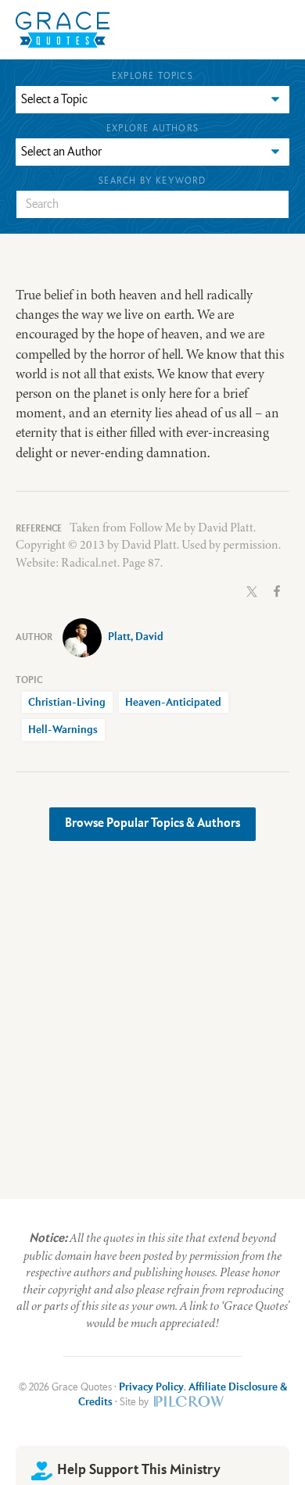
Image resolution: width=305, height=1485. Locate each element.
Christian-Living (67, 702)
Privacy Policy (151, 1387)
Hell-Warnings (63, 730)
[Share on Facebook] (276, 590)
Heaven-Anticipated (173, 702)
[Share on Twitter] (251, 590)
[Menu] (180, 29)
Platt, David (135, 637)
